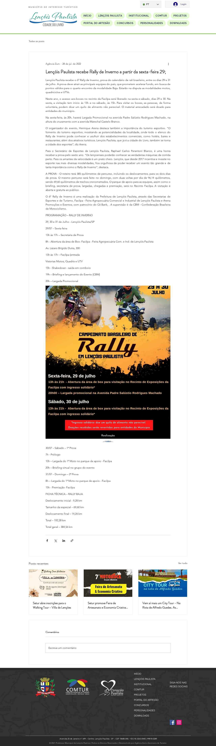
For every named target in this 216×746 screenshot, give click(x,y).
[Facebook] (172, 722)
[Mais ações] (168, 64)
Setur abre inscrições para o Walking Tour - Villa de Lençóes (52, 605)
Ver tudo (182, 563)
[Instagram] (179, 722)
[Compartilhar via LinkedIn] (63, 540)
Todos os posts (36, 41)
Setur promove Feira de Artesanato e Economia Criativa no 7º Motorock (107, 605)
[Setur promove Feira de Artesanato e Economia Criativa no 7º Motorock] (108, 583)
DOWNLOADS (141, 715)
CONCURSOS (141, 705)
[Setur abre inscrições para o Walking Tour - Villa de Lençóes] (53, 583)
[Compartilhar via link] (72, 540)
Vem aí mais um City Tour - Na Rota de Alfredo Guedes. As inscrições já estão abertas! (161, 605)
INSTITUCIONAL (143, 684)
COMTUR (139, 689)
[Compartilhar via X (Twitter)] (55, 540)
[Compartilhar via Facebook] (47, 540)
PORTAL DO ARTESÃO (146, 699)
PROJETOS (140, 694)
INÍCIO (137, 673)
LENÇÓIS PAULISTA (144, 679)
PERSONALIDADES (144, 710)
